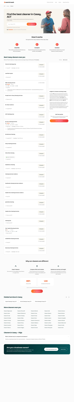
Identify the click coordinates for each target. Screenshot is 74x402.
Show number (41, 66)
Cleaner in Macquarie (48, 327)
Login (56, 2)
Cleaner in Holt (60, 327)
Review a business (50, 2)
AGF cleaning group (9, 114)
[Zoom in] (68, 64)
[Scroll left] (66, 297)
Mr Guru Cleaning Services (11, 121)
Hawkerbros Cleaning (10, 164)
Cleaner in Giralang (20, 315)
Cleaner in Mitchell (61, 320)
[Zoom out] (68, 65)
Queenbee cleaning (9, 202)
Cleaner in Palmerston (21, 313)
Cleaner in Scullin (61, 325)
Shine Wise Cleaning (9, 153)
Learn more (63, 349)
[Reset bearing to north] (68, 67)
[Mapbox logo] (51, 87)
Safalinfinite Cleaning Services (12, 238)
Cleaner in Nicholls (34, 310)
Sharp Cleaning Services (10, 143)
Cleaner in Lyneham (7, 325)
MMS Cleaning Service (10, 82)
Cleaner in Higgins (20, 327)
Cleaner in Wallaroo (34, 322)
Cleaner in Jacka (7, 313)
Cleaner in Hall (47, 310)
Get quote (41, 64)
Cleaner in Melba (20, 318)
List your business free (52, 349)
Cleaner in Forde (7, 315)
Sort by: (60, 59)
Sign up (60, 2)
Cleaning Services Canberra (11, 174)
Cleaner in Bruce (20, 325)
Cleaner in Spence (47, 313)
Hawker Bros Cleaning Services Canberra (14, 192)
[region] (59, 75)
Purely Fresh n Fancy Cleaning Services (14, 95)
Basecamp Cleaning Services (11, 247)
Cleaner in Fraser (34, 315)
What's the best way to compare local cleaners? (16, 336)
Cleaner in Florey (20, 322)
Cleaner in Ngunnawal (8, 310)
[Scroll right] (69, 297)
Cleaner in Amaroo (61, 310)
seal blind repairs (9, 73)
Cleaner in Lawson (47, 318)
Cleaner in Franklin (61, 315)
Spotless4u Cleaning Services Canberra (14, 183)
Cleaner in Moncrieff (21, 310)
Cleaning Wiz (8, 220)
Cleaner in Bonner (61, 313)
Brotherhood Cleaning (10, 134)
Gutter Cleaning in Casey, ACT (26, 301)
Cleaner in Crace (34, 313)
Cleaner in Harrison (20, 320)
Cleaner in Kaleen (47, 320)
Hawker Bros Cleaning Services (12, 211)
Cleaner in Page (34, 325)
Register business (66, 2)
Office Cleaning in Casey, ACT (40, 301)
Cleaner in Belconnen (62, 322)
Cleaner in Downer (34, 327)
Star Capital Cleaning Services (12, 228)
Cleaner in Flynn (34, 318)
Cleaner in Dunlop (7, 322)
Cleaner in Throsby (7, 320)
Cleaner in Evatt (47, 315)
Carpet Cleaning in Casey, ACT (11, 301)
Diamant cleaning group (10, 64)
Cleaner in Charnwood (35, 320)
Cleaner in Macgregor (48, 325)
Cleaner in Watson (7, 327)
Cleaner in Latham (47, 322)
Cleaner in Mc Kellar (7, 318)
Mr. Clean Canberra (9, 104)
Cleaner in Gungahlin (62, 318)
